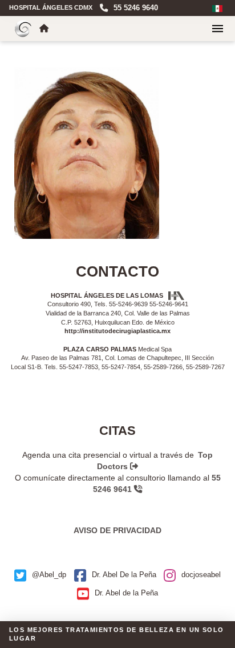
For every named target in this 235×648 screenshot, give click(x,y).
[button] (217, 28)
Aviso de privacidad (117, 530)
